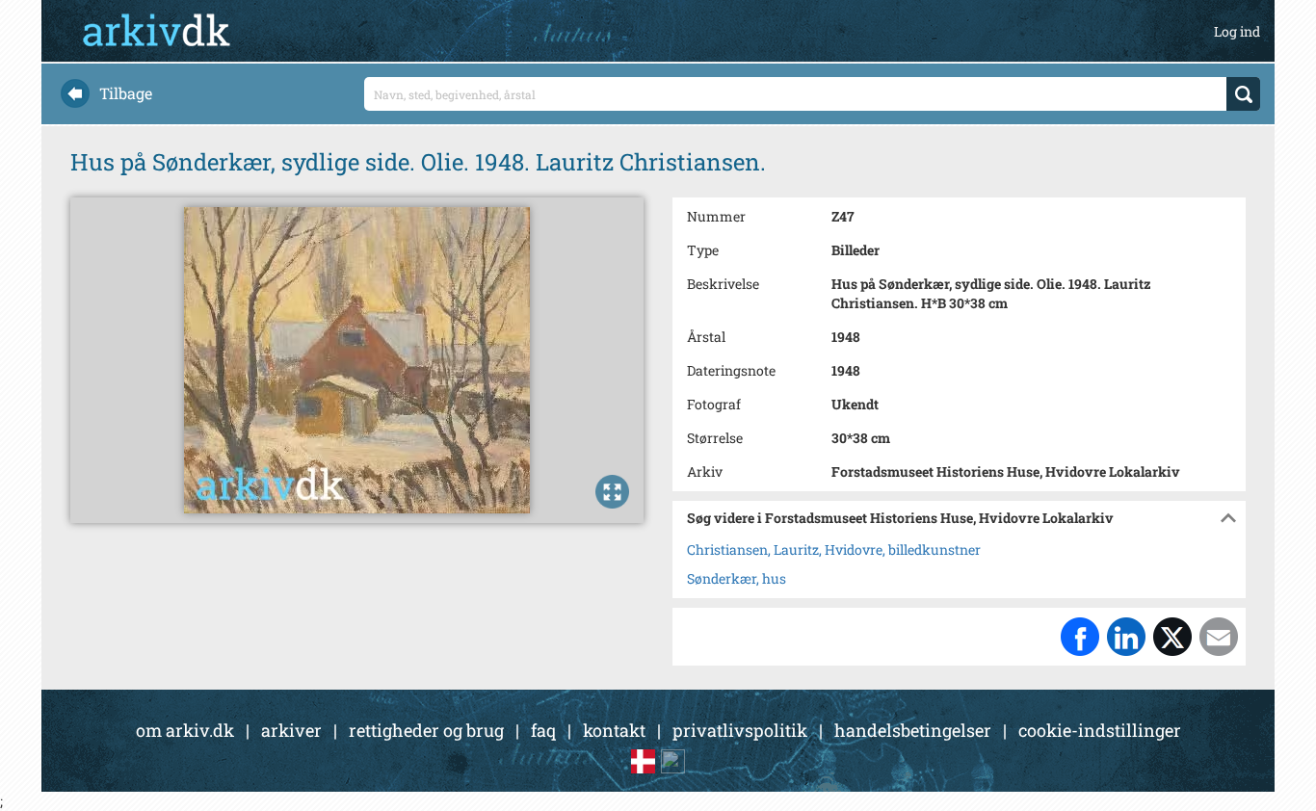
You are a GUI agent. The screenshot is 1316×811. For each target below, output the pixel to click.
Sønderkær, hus (736, 578)
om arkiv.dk (185, 730)
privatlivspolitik (739, 730)
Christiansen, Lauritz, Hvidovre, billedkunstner (834, 549)
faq (543, 730)
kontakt (614, 730)
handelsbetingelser (912, 730)
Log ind (1237, 31)
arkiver (291, 730)
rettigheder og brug (426, 730)
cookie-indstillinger (1099, 730)
